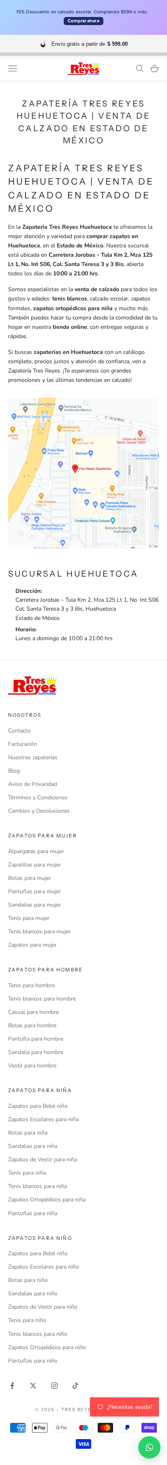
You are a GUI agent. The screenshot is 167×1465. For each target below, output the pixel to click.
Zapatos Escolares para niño (43, 1267)
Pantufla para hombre (35, 1039)
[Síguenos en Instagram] (54, 1386)
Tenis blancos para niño (37, 1334)
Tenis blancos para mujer (39, 931)
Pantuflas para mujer (34, 891)
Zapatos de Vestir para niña (42, 1159)
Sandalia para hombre (35, 1052)
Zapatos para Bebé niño (38, 1253)
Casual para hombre (33, 1012)
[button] (149, 1447)
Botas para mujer (29, 878)
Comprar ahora (83, 20)
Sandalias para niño (33, 1293)
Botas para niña (27, 1133)
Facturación (22, 744)
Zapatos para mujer (32, 945)
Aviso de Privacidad (32, 784)
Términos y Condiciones (38, 797)
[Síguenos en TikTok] (75, 1386)
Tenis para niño (27, 1320)
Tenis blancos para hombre (42, 999)
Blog (14, 771)
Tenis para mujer (28, 918)
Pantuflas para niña (32, 1213)
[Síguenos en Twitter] (33, 1386)
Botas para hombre (32, 1025)
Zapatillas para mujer (34, 865)
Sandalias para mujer (34, 905)
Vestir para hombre (32, 1065)
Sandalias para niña (32, 1146)
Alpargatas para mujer (36, 851)
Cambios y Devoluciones (39, 811)
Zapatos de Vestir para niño (42, 1307)
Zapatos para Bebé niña (37, 1106)
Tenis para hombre (31, 985)
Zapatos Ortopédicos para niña (47, 1199)
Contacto (19, 731)
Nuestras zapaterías (33, 757)
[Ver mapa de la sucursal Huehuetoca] (83, 473)
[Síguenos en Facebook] (12, 1386)
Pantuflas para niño (33, 1361)
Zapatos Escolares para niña (43, 1119)
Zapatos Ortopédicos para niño (47, 1347)
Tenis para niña (27, 1173)
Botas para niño (28, 1280)
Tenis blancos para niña (37, 1186)
